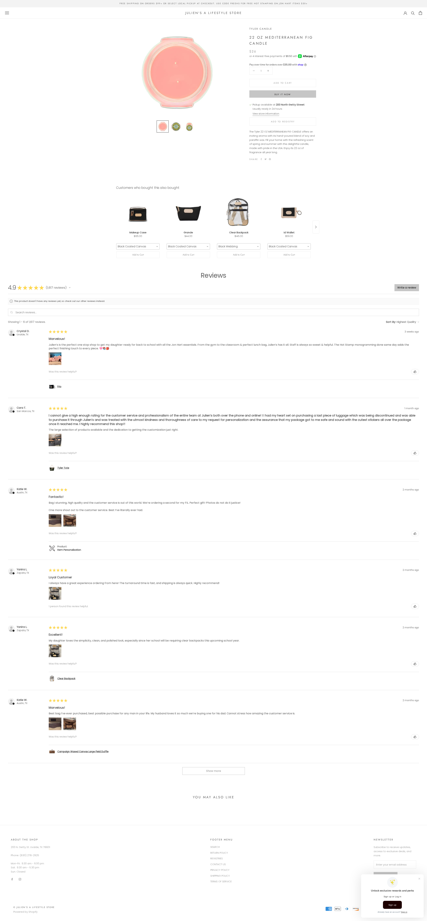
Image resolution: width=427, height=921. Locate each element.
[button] (70, 288)
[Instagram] (20, 879)
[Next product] (316, 227)
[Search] (413, 13)
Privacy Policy (220, 870)
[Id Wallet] (289, 212)
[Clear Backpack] (238, 212)
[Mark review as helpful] (415, 371)
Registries (216, 858)
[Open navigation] (7, 13)
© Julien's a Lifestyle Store (34, 907)
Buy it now (283, 94)
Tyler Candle (260, 29)
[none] (163, 126)
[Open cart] (420, 13)
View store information (266, 114)
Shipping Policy (220, 876)
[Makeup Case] (138, 212)
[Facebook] (261, 159)
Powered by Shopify (25, 912)
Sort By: (391, 322)
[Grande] (188, 212)
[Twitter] (266, 159)
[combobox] (138, 246)
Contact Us (218, 864)
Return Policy (219, 852)
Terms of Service (221, 881)
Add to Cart (138, 254)
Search (215, 847)
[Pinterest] (270, 159)
